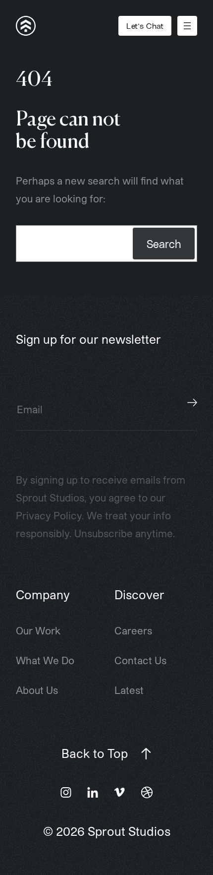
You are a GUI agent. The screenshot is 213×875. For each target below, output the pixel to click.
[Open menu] (187, 26)
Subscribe (192, 402)
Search (164, 243)
